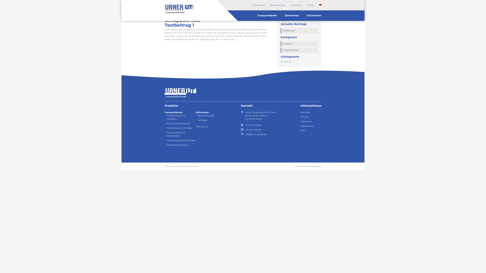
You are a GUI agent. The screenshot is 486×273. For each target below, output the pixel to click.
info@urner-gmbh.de (256, 134)
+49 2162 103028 (253, 130)
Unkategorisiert (290, 50)
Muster (286, 62)
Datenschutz (306, 126)
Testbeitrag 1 (179, 25)
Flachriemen (314, 15)
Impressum (306, 121)
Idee (282, 62)
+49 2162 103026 (253, 125)
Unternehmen (258, 5)
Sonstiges (287, 44)
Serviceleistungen (278, 5)
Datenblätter (296, 5)
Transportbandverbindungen (181, 140)
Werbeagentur (315, 166)
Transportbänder (267, 15)
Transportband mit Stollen (179, 128)
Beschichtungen (206, 116)
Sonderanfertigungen (177, 145)
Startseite (305, 112)
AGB (302, 130)
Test (290, 62)
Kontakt (310, 5)
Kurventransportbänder (178, 123)
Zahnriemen (292, 15)
